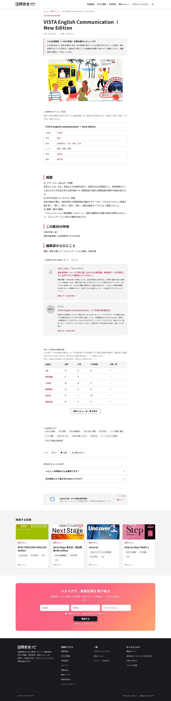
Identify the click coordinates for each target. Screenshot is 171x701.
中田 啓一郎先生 (63, 268)
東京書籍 (49, 377)
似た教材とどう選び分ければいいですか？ (64, 478)
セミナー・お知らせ (102, 660)
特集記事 (64, 670)
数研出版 (49, 401)
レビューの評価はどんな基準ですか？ (62, 471)
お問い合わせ (131, 660)
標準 (69, 148)
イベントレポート (68, 684)
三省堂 (59, 133)
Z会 (47, 370)
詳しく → (120, 499)
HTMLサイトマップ (146, 696)
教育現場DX (66, 679)
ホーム (46, 11)
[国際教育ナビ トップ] (25, 4)
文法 (79, 143)
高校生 (59, 154)
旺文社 (48, 395)
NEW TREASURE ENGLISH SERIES (32, 549)
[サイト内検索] (152, 4)
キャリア (64, 665)
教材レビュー (124, 4)
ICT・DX (62, 436)
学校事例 (112, 4)
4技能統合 (61, 143)
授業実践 (90, 4)
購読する (85, 618)
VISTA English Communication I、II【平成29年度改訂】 (85, 310)
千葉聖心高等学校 (54, 440)
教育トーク (65, 675)
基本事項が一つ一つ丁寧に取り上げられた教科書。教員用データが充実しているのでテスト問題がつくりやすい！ (91, 274)
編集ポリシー (131, 651)
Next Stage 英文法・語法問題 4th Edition (67, 549)
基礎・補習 (61, 148)
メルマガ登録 (131, 665)
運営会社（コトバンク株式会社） (139, 656)
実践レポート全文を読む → (67, 296)
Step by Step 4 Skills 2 (136, 547)
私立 (94, 436)
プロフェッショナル (140, 4)
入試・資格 (71, 143)
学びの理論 (101, 4)
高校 (59, 138)
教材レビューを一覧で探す (85, 411)
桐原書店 (49, 389)
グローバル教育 (109, 436)
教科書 (59, 159)
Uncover (93, 547)
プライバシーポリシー (130, 696)
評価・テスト (79, 436)
